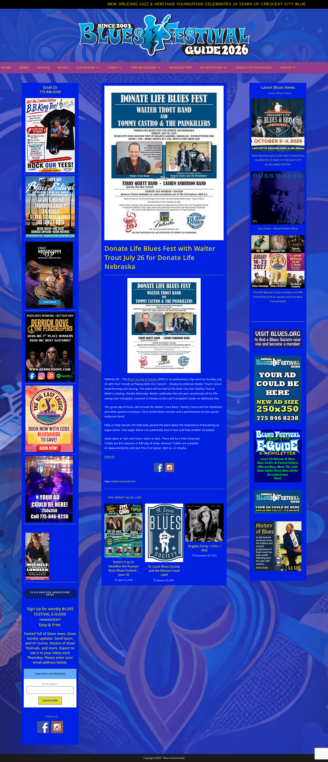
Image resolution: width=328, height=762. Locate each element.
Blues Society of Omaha (143, 379)
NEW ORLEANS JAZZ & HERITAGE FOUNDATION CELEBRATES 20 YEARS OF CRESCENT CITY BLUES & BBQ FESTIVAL (153, 4)
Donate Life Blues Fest (123, 481)
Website (109, 456)
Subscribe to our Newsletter (50, 673)
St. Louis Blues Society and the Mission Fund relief (164, 570)
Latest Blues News (278, 87)
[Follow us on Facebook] (158, 467)
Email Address (50, 684)
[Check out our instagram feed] (169, 467)
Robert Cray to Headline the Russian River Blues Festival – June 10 (123, 568)
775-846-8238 (50, 92)
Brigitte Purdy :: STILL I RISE (204, 548)
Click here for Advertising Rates (50, 593)
